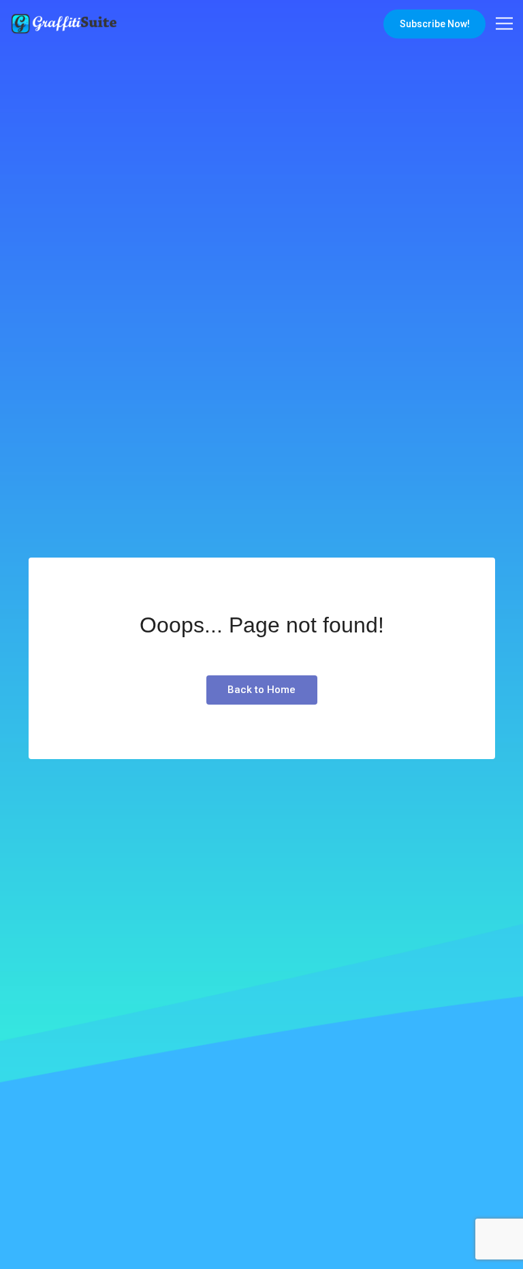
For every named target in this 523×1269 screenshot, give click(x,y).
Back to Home (261, 690)
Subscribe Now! (435, 23)
